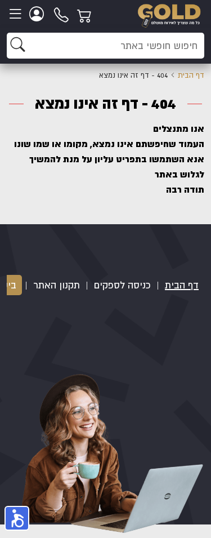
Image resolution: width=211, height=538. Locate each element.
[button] (17, 518)
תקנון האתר (56, 285)
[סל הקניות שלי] (85, 14)
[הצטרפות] (38, 14)
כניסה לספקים (122, 285)
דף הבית (191, 75)
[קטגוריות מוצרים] (16, 14)
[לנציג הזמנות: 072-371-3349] (62, 14)
